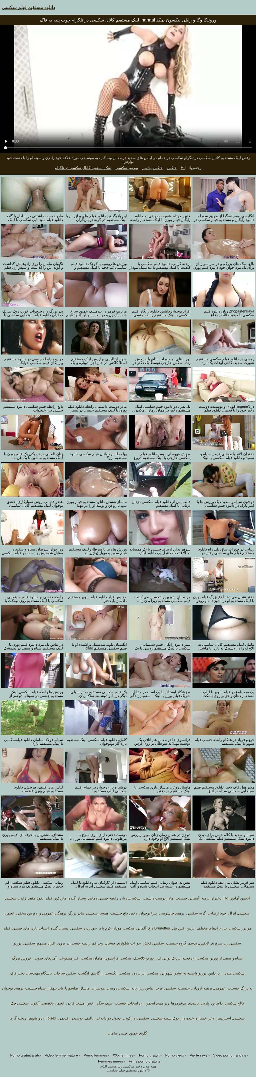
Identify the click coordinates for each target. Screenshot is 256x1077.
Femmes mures (110, 1061)
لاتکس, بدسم (152, 168)
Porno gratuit (149, 1055)
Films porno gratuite (144, 1061)
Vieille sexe (199, 1055)
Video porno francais (229, 1055)
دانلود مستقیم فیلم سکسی (28, 7)
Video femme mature (61, 1055)
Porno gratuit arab (24, 1055)
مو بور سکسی (127, 168)
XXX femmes (123, 1055)
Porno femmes (95, 1055)
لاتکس (172, 168)
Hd (183, 168)
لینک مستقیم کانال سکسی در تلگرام (83, 168)
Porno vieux (174, 1055)
